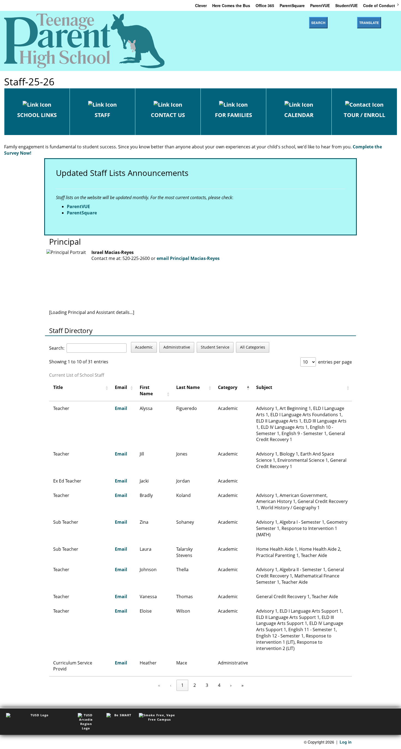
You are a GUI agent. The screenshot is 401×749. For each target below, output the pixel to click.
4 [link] (219, 685)
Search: (56, 348)
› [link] (231, 685)
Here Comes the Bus (231, 5)
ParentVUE (320, 5)
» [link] (242, 685)
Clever (201, 5)
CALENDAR (298, 115)
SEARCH (318, 22)
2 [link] (194, 685)
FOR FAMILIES (233, 115)
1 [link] (182, 685)
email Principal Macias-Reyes (188, 258)
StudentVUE (346, 5)
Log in (346, 742)
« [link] (159, 685)
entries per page (335, 362)
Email (121, 408)
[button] (106, 388)
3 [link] (207, 685)
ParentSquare (292, 5)
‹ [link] (170, 685)
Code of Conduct (379, 5)
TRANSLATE (369, 22)
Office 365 (265, 5)
